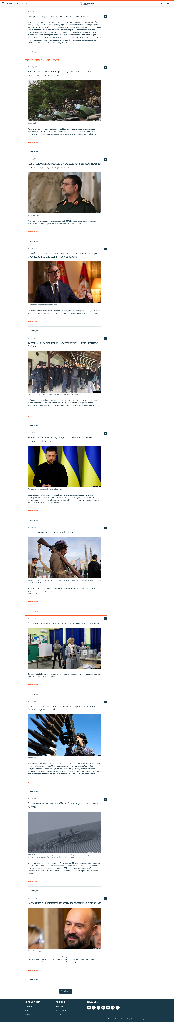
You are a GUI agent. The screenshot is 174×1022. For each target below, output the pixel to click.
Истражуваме (61, 1010)
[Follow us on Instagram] (103, 1008)
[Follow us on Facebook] (89, 1008)
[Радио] (168, 3)
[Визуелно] (162, 3)
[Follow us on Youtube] (98, 1008)
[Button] (34, 52)
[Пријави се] (117, 1008)
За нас (27, 1010)
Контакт (28, 1014)
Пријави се (29, 1007)
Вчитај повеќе (66, 991)
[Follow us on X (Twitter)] (94, 1008)
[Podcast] (113, 1008)
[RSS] (108, 1008)
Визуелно (59, 1007)
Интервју (59, 1014)
